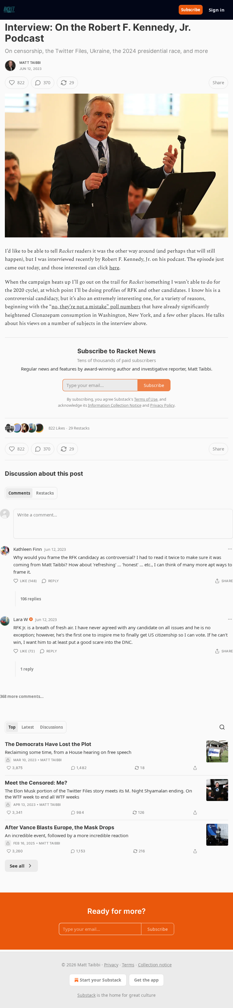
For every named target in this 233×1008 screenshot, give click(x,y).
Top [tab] (11, 727)
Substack (86, 995)
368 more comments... (22, 696)
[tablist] (31, 493)
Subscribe (190, 9)
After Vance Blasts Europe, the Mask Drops (59, 827)
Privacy (111, 965)
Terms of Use (145, 399)
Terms (128, 965)
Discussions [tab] (51, 727)
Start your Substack (100, 980)
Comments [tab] (19, 493)
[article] (116, 756)
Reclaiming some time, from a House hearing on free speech (68, 752)
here (114, 268)
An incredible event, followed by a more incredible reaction (66, 835)
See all (17, 866)
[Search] (222, 727)
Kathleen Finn (27, 549)
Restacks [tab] (45, 493)
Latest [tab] (28, 727)
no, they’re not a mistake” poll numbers (96, 307)
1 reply (26, 669)
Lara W (20, 619)
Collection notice (155, 965)
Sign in (217, 10)
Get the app (146, 980)
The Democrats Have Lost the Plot (48, 744)
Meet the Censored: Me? (36, 783)
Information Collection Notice (114, 405)
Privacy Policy (162, 405)
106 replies (30, 599)
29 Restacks (79, 428)
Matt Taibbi (30, 62)
